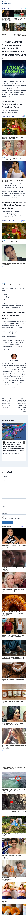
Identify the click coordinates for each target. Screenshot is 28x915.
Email (4, 506)
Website (4, 513)
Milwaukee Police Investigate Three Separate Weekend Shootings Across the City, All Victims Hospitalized (7, 401)
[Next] (24, 442)
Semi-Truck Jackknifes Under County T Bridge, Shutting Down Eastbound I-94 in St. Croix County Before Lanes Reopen (21, 403)
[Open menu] (25, 3)
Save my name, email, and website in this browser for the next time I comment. (13, 517)
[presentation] (14, 431)
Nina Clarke (5, 58)
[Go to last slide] (4, 442)
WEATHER (4, 39)
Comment (5, 480)
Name (4, 500)
